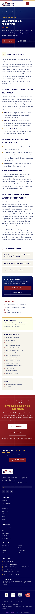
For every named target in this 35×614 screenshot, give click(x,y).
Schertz (20, 545)
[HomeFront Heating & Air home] (8, 3)
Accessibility (15, 604)
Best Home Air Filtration (12, 373)
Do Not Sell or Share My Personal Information (13, 606)
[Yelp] (11, 491)
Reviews (4, 516)
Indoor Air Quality (16, 12)
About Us (4, 500)
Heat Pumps (5, 533)
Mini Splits (4, 536)
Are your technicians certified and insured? (16, 263)
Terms (8, 604)
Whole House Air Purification (14, 353)
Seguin (4, 550)
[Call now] (27, 3)
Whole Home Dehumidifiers (13, 360)
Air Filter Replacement (12, 342)
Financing (4, 505)
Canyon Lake (21, 550)
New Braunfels (6, 545)
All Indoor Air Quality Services (14, 384)
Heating (4, 530)
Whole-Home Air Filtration (13, 345)
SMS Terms (29, 606)
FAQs (3, 514)
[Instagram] (7, 491)
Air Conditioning (6, 527)
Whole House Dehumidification (14, 350)
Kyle (19, 553)
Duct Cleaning (10, 368)
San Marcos (21, 548)
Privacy (3, 604)
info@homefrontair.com (10, 564)
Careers (4, 519)
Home (3, 12)
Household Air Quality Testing (14, 365)
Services (8, 12)
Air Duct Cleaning (10, 340)
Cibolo (3, 548)
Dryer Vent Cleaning (11, 370)
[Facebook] (3, 491)
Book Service (8, 41)
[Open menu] (31, 3)
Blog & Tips (5, 511)
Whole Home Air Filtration (13, 363)
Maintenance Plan (7, 503)
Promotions (5, 508)
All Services (9, 386)
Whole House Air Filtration (13, 355)
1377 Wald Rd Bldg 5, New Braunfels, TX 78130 (17, 567)
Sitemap (4, 608)
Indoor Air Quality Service (13, 337)
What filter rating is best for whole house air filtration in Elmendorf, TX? (17, 256)
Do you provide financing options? (14, 270)
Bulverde (4, 553)
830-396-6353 (25, 41)
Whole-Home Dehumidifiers (13, 348)
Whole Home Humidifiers (12, 358)
